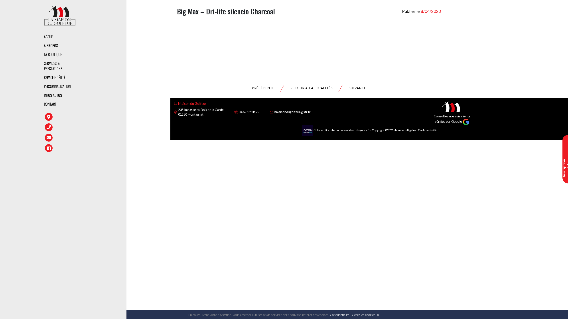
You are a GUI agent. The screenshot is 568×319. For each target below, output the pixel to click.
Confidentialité (427, 130)
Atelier (108, 72)
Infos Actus (53, 95)
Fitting (108, 63)
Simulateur (111, 82)
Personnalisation (57, 86)
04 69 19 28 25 (249, 112)
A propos (51, 45)
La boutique (53, 54)
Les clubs (109, 55)
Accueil (49, 36)
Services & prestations (53, 66)
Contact (50, 104)
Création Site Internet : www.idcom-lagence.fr (341, 130)
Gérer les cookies (363, 315)
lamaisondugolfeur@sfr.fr (292, 112)
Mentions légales (405, 130)
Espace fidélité (54, 77)
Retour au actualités (311, 88)
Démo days (110, 91)
